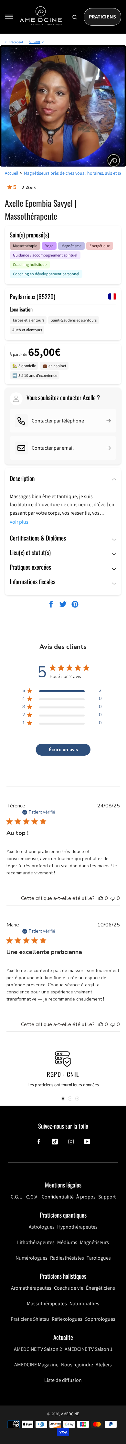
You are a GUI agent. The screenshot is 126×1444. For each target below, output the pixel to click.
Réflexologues (67, 1319)
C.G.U (17, 1196)
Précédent (15, 42)
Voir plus (19, 522)
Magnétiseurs (94, 1242)
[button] (63, 1098)
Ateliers (104, 1364)
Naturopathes (84, 1303)
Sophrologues (100, 1319)
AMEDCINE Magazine (36, 1364)
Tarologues (99, 1257)
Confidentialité (58, 1196)
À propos (86, 1196)
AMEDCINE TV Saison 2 (38, 1349)
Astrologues (42, 1226)
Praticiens (102, 16)
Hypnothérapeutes (77, 1226)
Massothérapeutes (47, 1303)
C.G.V (31, 1196)
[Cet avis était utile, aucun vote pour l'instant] (101, 898)
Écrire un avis (63, 750)
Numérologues (31, 1257)
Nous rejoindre (77, 1364)
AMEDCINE (70, 1414)
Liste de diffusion (63, 1380)
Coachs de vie (68, 1288)
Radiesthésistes (67, 1257)
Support (107, 1196)
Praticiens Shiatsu (30, 1319)
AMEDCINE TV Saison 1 (88, 1349)
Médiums (67, 1242)
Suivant (34, 41)
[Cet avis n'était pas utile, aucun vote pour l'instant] (112, 898)
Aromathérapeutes (31, 1288)
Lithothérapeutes (36, 1242)
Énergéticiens (100, 1288)
